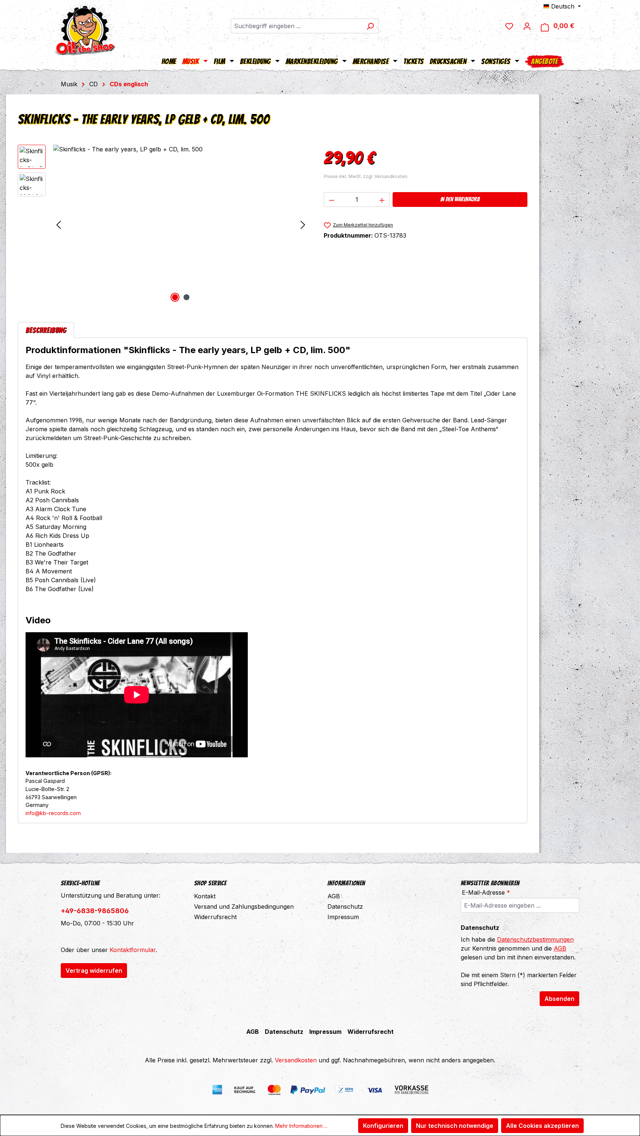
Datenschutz (345, 906)
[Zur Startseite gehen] (84, 28)
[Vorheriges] (58, 224)
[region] (163, 224)
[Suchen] (370, 26)
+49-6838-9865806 (95, 911)
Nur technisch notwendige (454, 1125)
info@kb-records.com (53, 813)
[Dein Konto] (527, 26)
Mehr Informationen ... (301, 1126)
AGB (333, 896)
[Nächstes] (303, 224)
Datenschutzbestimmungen (535, 939)
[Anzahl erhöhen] (382, 199)
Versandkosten (296, 1060)
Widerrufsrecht (215, 917)
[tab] (46, 330)
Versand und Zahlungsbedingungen (244, 906)
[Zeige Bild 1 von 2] (175, 297)
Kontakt (205, 896)
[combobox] (296, 26)
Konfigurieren (383, 1125)
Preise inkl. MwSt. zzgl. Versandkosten (365, 176)
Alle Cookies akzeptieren (542, 1125)
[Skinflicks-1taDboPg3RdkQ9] (181, 224)
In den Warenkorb (460, 199)
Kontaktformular (133, 950)
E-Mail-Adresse (486, 892)
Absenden (559, 998)
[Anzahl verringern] (331, 199)
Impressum (343, 917)
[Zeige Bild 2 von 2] (187, 297)
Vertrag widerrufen (94, 970)
